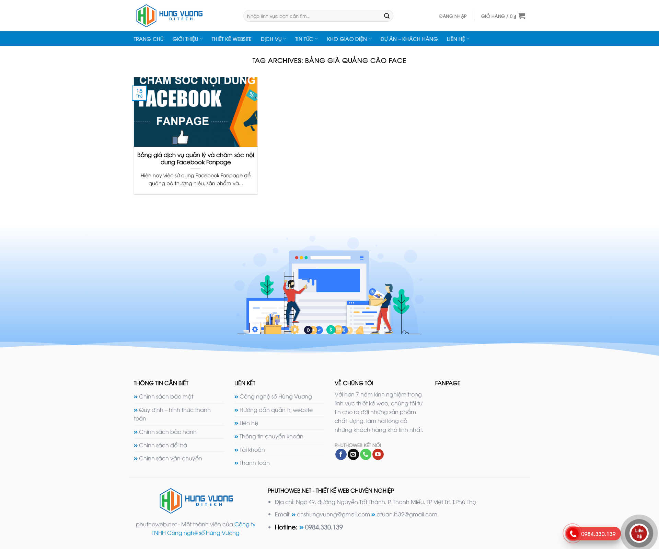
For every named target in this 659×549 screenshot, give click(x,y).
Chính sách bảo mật (166, 396)
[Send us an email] (353, 454)
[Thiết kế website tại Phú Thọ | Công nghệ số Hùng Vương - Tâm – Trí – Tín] (183, 15)
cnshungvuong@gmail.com (333, 514)
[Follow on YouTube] (378, 454)
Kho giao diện (347, 38)
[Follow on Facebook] (341, 454)
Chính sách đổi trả (163, 445)
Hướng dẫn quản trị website (276, 409)
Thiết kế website (232, 38)
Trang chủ (149, 38)
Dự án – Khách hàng (409, 38)
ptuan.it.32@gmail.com (407, 514)
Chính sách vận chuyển (170, 458)
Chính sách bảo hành (168, 431)
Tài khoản (252, 449)
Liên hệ (456, 38)
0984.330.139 (324, 526)
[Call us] (365, 454)
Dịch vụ (271, 38)
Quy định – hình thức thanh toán (172, 414)
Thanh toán (255, 462)
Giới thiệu (185, 38)
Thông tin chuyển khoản (271, 436)
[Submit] (387, 16)
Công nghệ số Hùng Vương (276, 396)
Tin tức (304, 38)
